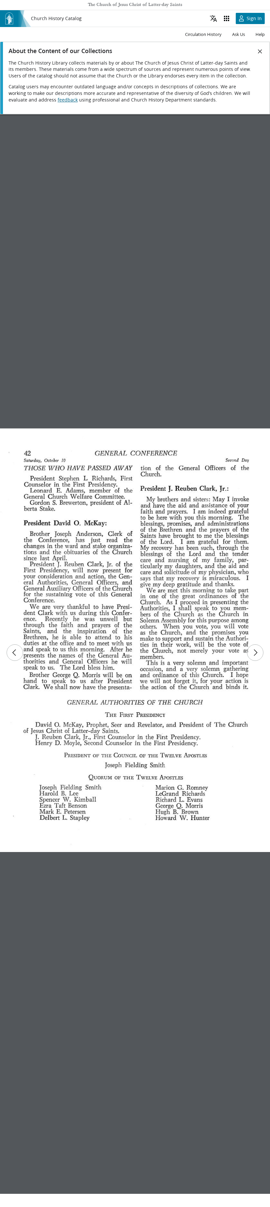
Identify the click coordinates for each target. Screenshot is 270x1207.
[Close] (260, 51)
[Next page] (255, 652)
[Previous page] (15, 652)
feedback (68, 100)
